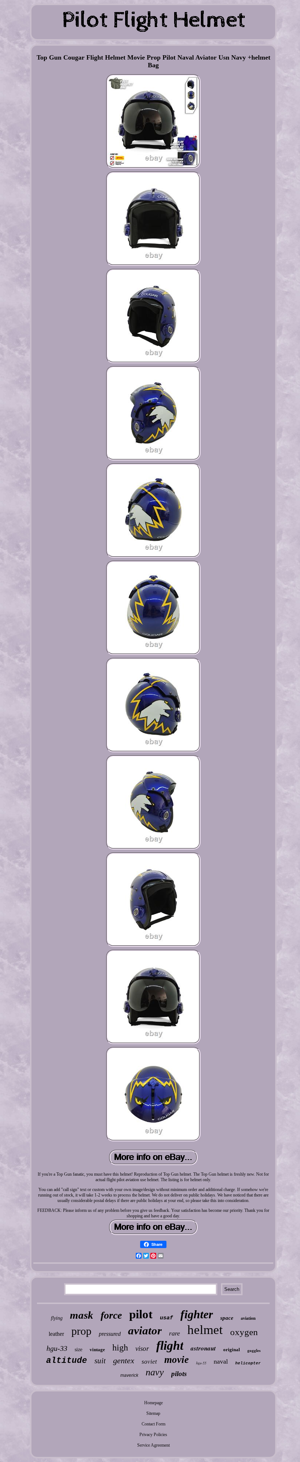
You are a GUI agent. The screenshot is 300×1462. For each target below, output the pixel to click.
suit (100, 1360)
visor (142, 1348)
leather (56, 1334)
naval (221, 1361)
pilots (179, 1374)
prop (81, 1331)
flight (169, 1345)
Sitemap (153, 1413)
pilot (141, 1314)
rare (174, 1333)
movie (176, 1359)
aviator (145, 1330)
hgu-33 (56, 1348)
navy (155, 1372)
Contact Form (153, 1424)
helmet (205, 1330)
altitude (66, 1360)
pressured (110, 1334)
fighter (196, 1314)
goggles (253, 1350)
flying (57, 1318)
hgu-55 (201, 1362)
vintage (97, 1349)
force (111, 1315)
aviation (248, 1318)
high (120, 1347)
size (78, 1349)
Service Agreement (153, 1445)
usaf (166, 1318)
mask (81, 1315)
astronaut (203, 1348)
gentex (123, 1360)
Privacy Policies (153, 1434)
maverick (129, 1375)
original (231, 1349)
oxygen (244, 1332)
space (226, 1318)
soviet (149, 1361)
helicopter (248, 1363)
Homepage (153, 1402)
